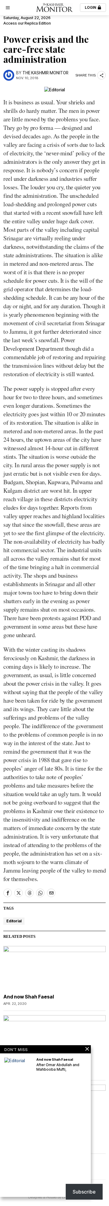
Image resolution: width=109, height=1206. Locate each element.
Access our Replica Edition (27, 23)
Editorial (13, 921)
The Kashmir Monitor (45, 72)
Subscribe (84, 1192)
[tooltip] (7, 893)
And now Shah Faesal (28, 997)
